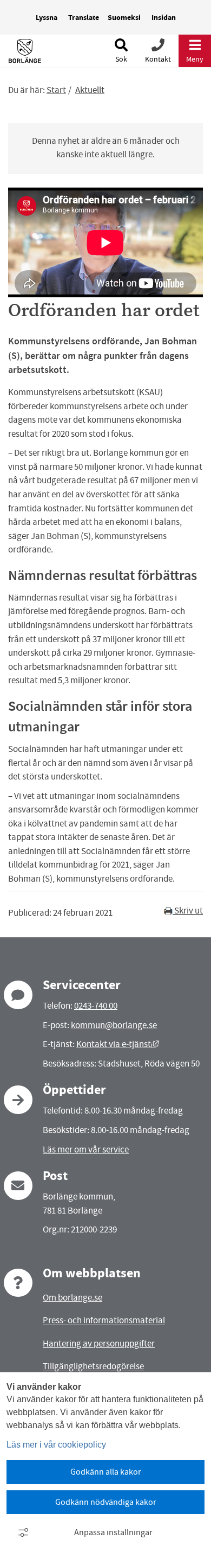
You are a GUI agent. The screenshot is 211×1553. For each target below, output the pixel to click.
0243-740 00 (95, 1005)
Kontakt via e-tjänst (117, 1044)
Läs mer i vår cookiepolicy (56, 1444)
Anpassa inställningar (113, 1532)
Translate (83, 17)
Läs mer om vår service (86, 1149)
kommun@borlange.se (114, 1025)
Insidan (163, 17)
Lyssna (46, 17)
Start (56, 90)
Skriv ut (188, 910)
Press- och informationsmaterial (104, 1320)
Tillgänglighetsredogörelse (93, 1366)
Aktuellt (89, 90)
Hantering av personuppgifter (99, 1343)
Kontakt (158, 59)
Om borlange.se (72, 1297)
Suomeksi (124, 17)
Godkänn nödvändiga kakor (105, 1502)
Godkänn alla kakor (105, 1472)
